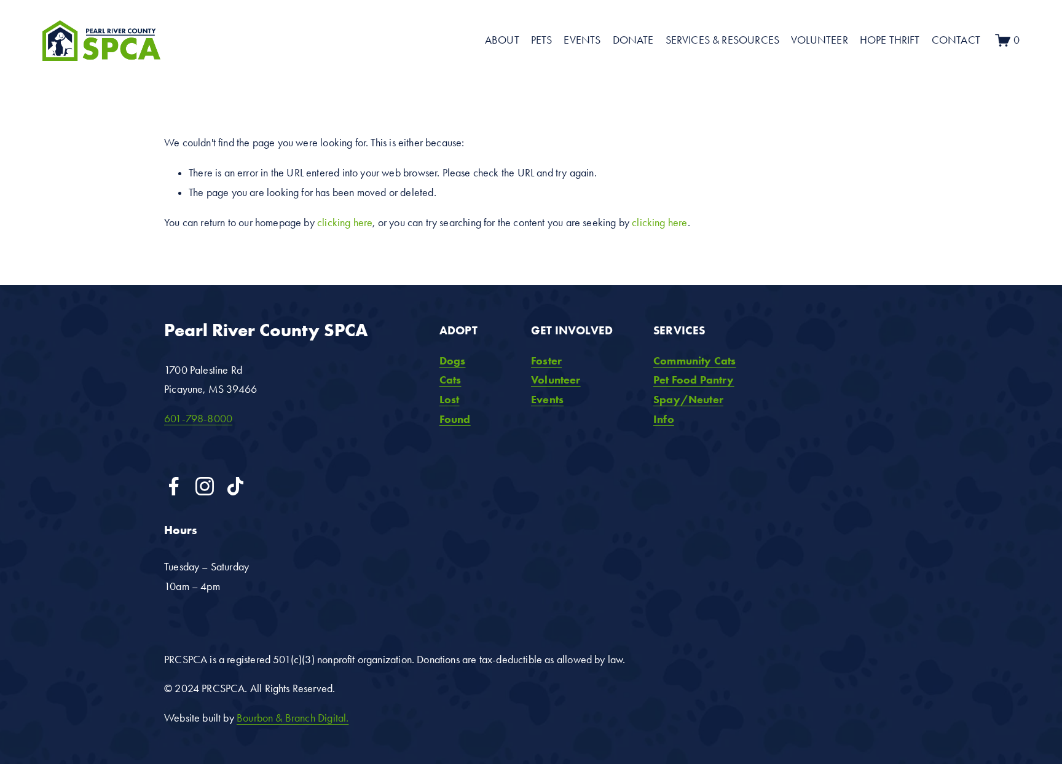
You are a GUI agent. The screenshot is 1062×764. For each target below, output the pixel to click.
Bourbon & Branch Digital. (292, 718)
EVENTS (582, 40)
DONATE (633, 40)
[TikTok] (235, 486)
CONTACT (956, 40)
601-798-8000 (198, 418)
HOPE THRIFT (890, 40)
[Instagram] (204, 486)
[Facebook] (174, 486)
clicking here (344, 222)
